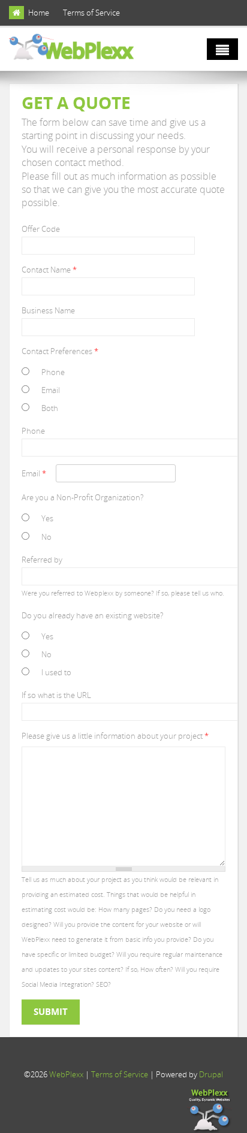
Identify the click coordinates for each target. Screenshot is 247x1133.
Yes (47, 518)
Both (49, 408)
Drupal (211, 1074)
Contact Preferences (60, 351)
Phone (53, 372)
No (46, 536)
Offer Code (41, 228)
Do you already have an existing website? (92, 615)
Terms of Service (91, 12)
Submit (51, 1011)
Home (38, 12)
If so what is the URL (56, 695)
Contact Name (49, 269)
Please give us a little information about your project (115, 735)
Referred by (42, 559)
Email (50, 390)
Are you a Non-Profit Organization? (82, 497)
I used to (56, 672)
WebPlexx (66, 1074)
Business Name (48, 310)
